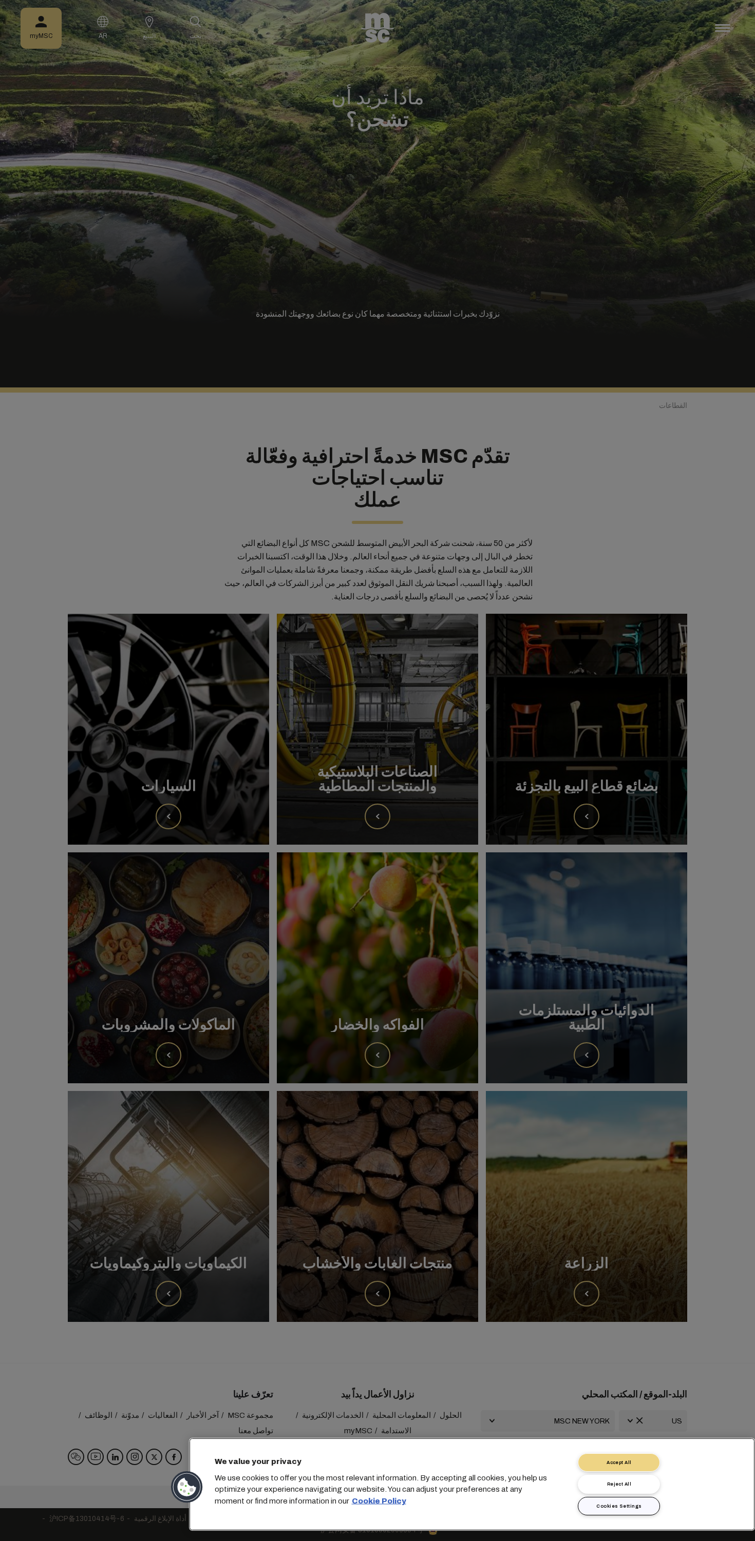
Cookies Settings (618, 1506)
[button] (187, 1487)
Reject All (619, 1484)
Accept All (619, 1462)
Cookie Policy (379, 1500)
